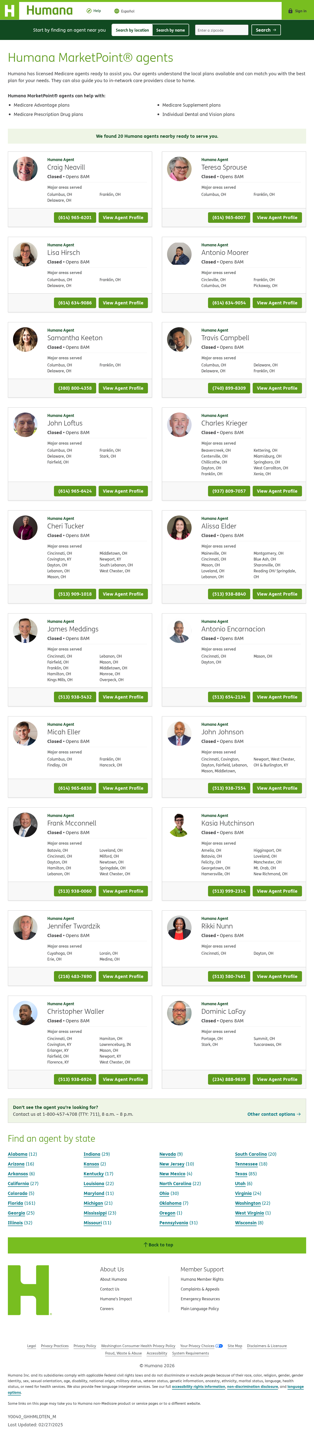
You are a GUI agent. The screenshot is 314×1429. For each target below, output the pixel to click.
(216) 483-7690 (75, 976)
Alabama (17, 1154)
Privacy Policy (85, 1345)
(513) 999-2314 (229, 891)
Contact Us (109, 1289)
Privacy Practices (55, 1345)
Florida (15, 1203)
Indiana (92, 1154)
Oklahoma (170, 1203)
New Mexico (172, 1173)
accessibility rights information (198, 1386)
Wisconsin (246, 1222)
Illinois (15, 1222)
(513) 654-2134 (229, 696)
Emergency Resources (200, 1299)
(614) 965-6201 (75, 217)
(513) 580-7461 (229, 976)
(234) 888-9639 (229, 1079)
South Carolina (251, 1154)
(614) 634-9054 (229, 302)
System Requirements (190, 1353)
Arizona (16, 1163)
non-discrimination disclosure (252, 1386)
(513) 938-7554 (229, 788)
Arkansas (18, 1173)
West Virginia (249, 1212)
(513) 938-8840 (229, 593)
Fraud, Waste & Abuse (123, 1353)
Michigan (93, 1203)
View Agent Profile (123, 217)
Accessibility (157, 1353)
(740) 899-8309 (229, 388)
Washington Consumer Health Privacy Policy (138, 1345)
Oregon (167, 1212)
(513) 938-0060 (75, 891)
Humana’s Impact (116, 1299)
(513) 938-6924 (75, 1079)
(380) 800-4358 (75, 388)
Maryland (94, 1193)
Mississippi (95, 1212)
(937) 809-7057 (229, 491)
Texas (241, 1173)
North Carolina (175, 1183)
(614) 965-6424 (75, 491)
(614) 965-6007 (229, 217)
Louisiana (94, 1183)
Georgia (16, 1212)
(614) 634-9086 (75, 302)
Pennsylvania (173, 1222)
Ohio (164, 1193)
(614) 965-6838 (75, 788)
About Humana (113, 1279)
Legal (31, 1345)
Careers (107, 1308)
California (18, 1183)
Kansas (91, 1163)
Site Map (235, 1345)
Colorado (17, 1193)
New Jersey (171, 1163)
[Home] (40, 11)
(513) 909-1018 (75, 593)
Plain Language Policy (200, 1308)
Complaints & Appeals (200, 1289)
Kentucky (94, 1173)
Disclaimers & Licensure (267, 1345)
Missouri (93, 1222)
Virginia (243, 1193)
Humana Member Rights (202, 1279)
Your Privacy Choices (197, 1345)
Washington (248, 1203)
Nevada (167, 1154)
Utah (240, 1183)
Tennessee (246, 1163)
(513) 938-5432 (75, 696)
